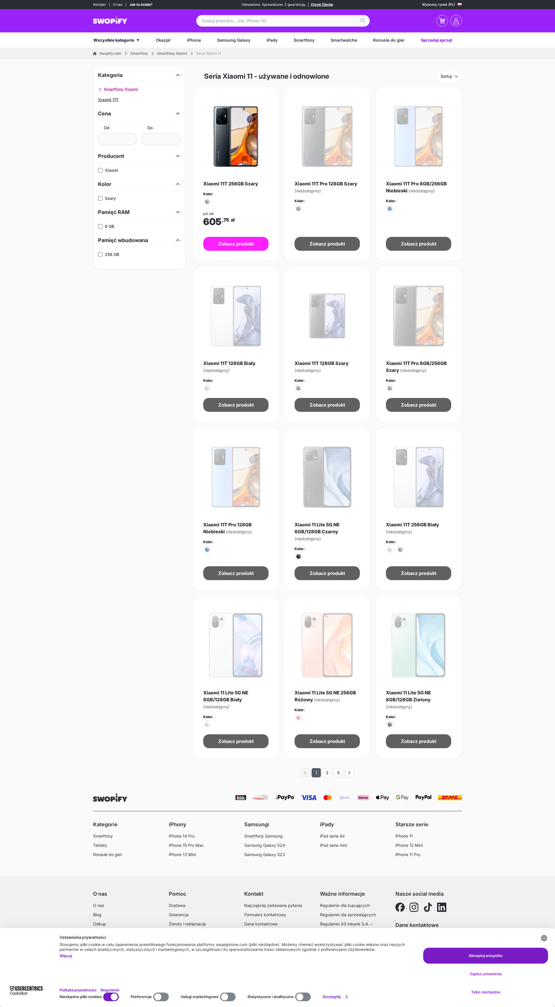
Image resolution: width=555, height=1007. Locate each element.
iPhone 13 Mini (182, 854)
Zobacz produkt (236, 244)
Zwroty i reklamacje (187, 923)
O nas (117, 4)
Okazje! (163, 40)
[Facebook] (400, 907)
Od (107, 127)
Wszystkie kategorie (113, 40)
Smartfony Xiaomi (172, 53)
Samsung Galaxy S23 (264, 854)
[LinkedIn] (441, 907)
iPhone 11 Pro (407, 854)
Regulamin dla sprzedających (348, 914)
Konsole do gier (389, 40)
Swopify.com (110, 53)
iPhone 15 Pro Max (186, 845)
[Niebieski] (390, 208)
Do (150, 127)
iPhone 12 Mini (409, 845)
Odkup (99, 923)
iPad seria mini (333, 845)
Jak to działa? (141, 4)
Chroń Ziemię (322, 4)
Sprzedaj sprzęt (436, 40)
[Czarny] (299, 556)
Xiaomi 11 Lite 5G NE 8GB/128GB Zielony (408, 699)
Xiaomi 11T (108, 99)
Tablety (100, 845)
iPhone (194, 40)
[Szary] (207, 202)
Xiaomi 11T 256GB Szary (230, 184)
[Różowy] (299, 717)
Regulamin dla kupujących (345, 905)
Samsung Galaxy (233, 40)
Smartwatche (344, 40)
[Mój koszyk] (442, 21)
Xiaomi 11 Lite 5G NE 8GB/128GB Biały (225, 699)
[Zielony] (390, 724)
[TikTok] (427, 907)
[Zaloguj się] (456, 21)
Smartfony (304, 40)
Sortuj (446, 76)
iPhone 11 (404, 835)
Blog (97, 914)
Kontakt (99, 4)
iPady (272, 40)
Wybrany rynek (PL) (438, 4)
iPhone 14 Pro (182, 835)
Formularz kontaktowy (265, 914)
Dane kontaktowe (261, 923)
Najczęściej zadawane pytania (273, 905)
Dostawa (177, 905)
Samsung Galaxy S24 (264, 845)
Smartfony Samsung (263, 835)
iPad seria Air (332, 835)
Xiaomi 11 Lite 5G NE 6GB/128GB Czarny (317, 531)
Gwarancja (179, 914)
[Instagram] (414, 907)
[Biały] (207, 388)
